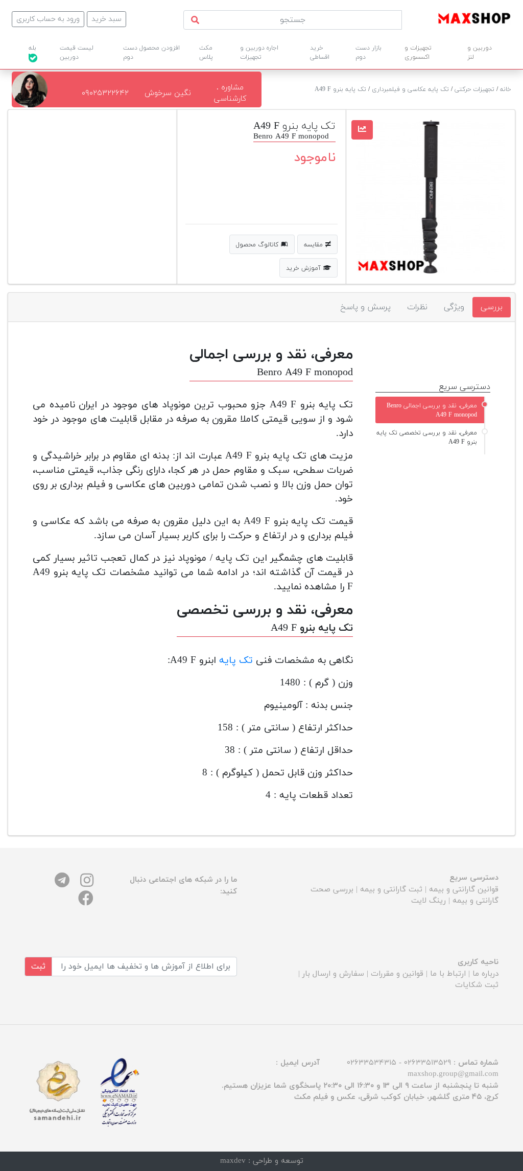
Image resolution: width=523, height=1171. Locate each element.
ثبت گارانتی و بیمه (391, 889)
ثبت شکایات (476, 985)
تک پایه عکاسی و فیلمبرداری (410, 89)
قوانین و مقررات (397, 974)
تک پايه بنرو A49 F (340, 89)
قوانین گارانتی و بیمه (463, 889)
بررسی (492, 307)
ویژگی (454, 307)
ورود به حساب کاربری (48, 19)
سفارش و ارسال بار (333, 974)
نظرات (417, 307)
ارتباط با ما (448, 974)
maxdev (233, 1161)
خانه (505, 89)
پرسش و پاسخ (365, 307)
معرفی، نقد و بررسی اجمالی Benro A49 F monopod (432, 410)
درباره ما (485, 974)
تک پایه (236, 660)
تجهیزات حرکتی (474, 89)
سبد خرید (106, 19)
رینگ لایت (428, 901)
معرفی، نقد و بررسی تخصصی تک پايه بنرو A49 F (426, 437)
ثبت (38, 966)
